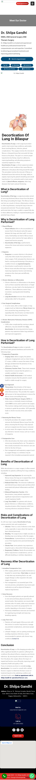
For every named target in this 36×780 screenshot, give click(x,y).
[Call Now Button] (4, 776)
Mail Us (18, 707)
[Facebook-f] (13, 729)
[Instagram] (18, 729)
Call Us (18, 721)
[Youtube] (22, 729)
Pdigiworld (29, 777)
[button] (32, 3)
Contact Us (15, 639)
